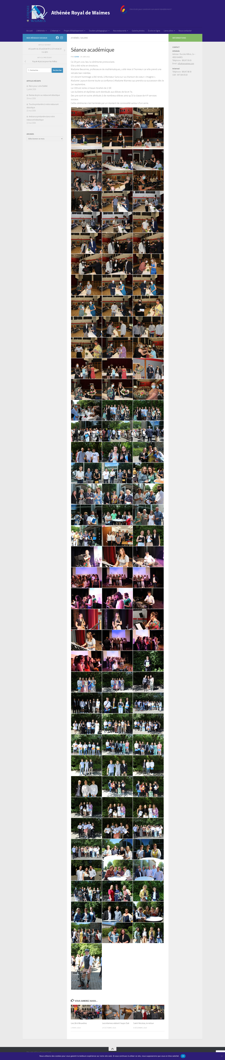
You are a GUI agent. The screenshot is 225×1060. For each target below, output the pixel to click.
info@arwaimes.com (186, 63)
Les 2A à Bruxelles (79, 1023)
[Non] (221, 1056)
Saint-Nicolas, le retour (143, 1023)
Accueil (29, 30)
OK (183, 1056)
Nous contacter (185, 30)
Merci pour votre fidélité (38, 86)
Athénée (75, 37)
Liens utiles (168, 30)
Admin (76, 56)
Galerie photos (138, 30)
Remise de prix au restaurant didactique (44, 95)
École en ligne (154, 30)
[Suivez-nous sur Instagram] (61, 37)
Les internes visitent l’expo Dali (115, 1023)
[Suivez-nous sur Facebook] (57, 37)
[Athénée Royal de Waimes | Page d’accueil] (77, 13)
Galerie (84, 37)
